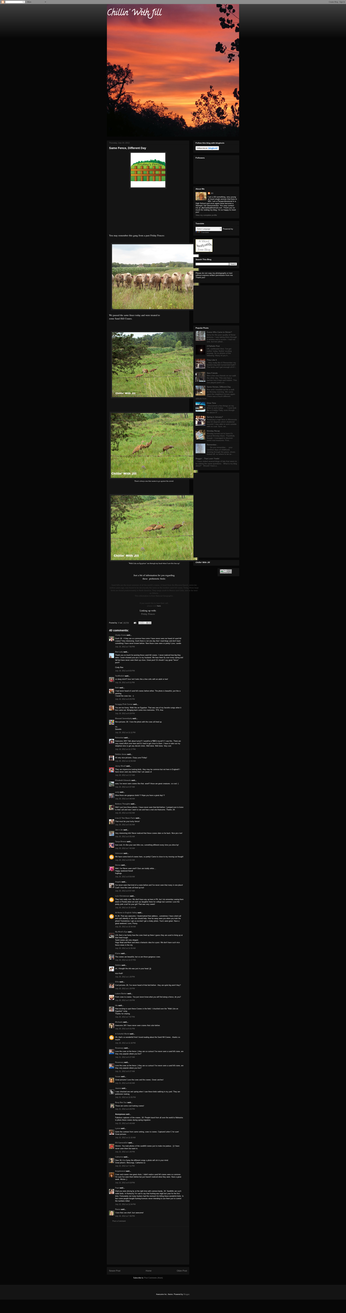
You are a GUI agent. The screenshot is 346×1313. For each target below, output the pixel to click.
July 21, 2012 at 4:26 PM (125, 1109)
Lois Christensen (122, 896)
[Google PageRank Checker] (226, 573)
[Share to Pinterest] (150, 623)
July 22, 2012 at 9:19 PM (125, 1183)
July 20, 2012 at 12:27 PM (125, 960)
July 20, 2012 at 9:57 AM (125, 891)
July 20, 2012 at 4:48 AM (125, 799)
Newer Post (114, 1271)
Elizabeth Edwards (123, 780)
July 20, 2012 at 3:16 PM (125, 1000)
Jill (212, 193)
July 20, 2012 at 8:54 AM (125, 877)
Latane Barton (121, 994)
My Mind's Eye (121, 932)
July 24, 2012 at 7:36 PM (125, 1216)
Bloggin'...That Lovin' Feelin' (208, 458)
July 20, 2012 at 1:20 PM (125, 977)
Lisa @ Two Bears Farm (125, 818)
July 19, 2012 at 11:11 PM (125, 732)
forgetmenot (120, 1171)
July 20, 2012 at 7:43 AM (125, 848)
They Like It (212, 360)
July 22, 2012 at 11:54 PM (125, 1204)
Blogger (186, 1294)
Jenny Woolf (120, 766)
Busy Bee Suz (121, 1102)
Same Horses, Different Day (219, 387)
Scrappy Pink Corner (124, 704)
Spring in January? (215, 417)
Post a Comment (119, 1221)
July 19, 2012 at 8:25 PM (125, 699)
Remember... (212, 445)
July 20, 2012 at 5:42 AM (125, 825)
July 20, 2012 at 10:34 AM (125, 927)
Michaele (119, 1022)
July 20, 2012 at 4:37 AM (125, 787)
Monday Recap (213, 431)
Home (149, 1271)
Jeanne (118, 1088)
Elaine (117, 953)
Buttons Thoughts (122, 804)
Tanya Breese (120, 842)
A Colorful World (122, 1034)
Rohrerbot (119, 738)
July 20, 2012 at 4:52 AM (125, 813)
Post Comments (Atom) (153, 1278)
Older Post (182, 1271)
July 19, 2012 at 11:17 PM (125, 749)
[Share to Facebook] (147, 623)
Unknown (119, 853)
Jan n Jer (119, 830)
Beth (117, 688)
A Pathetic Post (213, 346)
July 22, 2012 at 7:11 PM (125, 1166)
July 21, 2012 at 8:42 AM (125, 1083)
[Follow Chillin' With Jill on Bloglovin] (207, 149)
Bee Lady (119, 652)
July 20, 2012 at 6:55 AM (125, 837)
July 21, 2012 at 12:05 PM (125, 1097)
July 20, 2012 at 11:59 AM (125, 948)
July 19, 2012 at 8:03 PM (125, 671)
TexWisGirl (119, 676)
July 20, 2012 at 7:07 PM (125, 1017)
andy (117, 792)
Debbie (118, 965)
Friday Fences (148, 613)
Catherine (119, 1157)
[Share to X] (145, 623)
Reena (117, 1209)
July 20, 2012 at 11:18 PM (125, 1043)
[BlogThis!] (142, 623)
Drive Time (211, 403)
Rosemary (119, 1048)
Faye (117, 1188)
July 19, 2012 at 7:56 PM (125, 647)
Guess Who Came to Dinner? (219, 332)
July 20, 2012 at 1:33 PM (125, 989)
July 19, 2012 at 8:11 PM (125, 682)
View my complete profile (206, 215)
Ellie (117, 982)
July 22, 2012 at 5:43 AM (125, 1123)
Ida (116, 1005)
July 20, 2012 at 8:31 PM (125, 1029)
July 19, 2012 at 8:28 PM (125, 713)
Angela (118, 882)
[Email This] (139, 623)
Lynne (117, 1128)
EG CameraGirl (121, 1143)
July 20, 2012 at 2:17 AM (125, 775)
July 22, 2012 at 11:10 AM (125, 1138)
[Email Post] (135, 623)
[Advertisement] (148, 1245)
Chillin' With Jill (134, 13)
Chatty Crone (120, 635)
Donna (118, 865)
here (159, 606)
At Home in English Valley (126, 913)
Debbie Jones (121, 754)
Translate (205, 232)
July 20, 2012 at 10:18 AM (125, 908)
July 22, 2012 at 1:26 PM (125, 1152)
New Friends (212, 373)
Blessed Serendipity (123, 718)
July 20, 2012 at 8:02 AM (125, 860)
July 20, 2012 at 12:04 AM (125, 761)
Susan (117, 1076)
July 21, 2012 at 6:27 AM (125, 1057)
